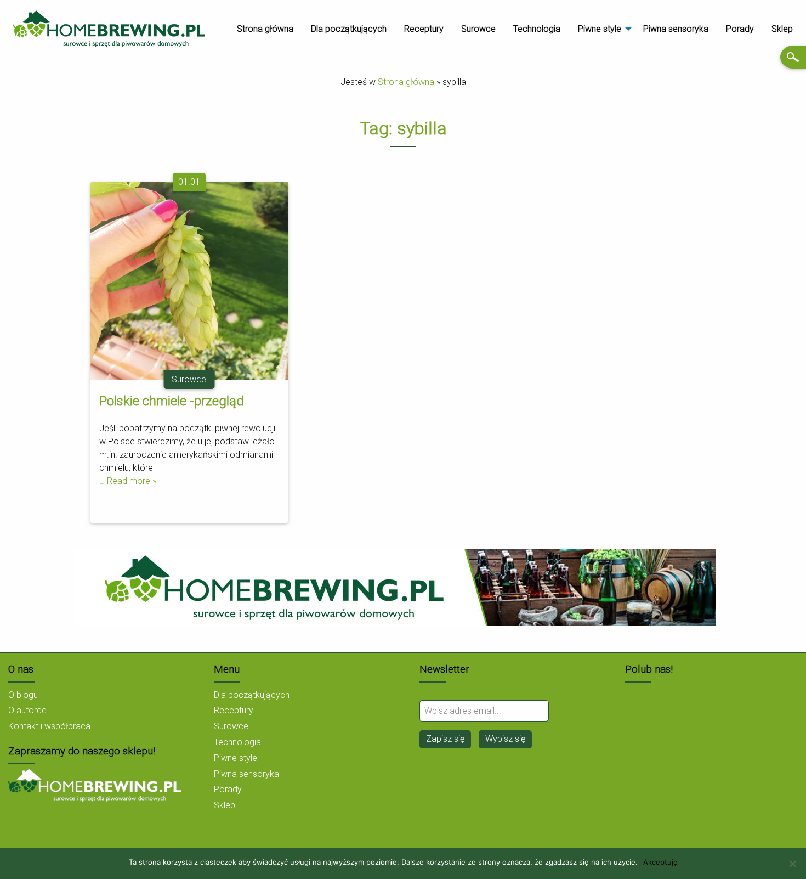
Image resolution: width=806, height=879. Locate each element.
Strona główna (265, 29)
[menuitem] (265, 29)
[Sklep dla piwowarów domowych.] (94, 784)
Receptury (424, 29)
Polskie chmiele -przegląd (171, 401)
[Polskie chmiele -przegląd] (189, 280)
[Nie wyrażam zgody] (792, 863)
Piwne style (599, 29)
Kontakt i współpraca (49, 726)
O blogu (23, 695)
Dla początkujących (349, 29)
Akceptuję (660, 862)
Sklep (782, 29)
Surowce (478, 29)
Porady (740, 29)
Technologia (536, 29)
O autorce (27, 710)
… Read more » (127, 481)
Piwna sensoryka (675, 29)
